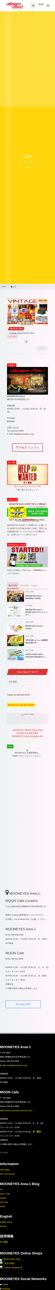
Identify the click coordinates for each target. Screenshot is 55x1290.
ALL (2, 1189)
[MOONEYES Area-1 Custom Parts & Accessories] (14, 5)
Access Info (23, 1004)
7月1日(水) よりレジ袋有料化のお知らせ (36, 641)
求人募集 (4, 1242)
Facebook (5, 1289)
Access (3, 1226)
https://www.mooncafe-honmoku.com (16, 1110)
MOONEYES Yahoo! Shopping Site (27, 736)
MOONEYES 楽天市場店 (27, 733)
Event (2, 1206)
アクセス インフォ (27, 447)
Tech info (4, 1202)
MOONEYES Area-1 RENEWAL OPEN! (33, 597)
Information (5, 1170)
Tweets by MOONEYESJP (18, 695)
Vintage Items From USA (21, 333)
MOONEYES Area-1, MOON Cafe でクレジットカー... (36, 612)
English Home (6, 1222)
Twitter (5, 1284)
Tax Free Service (7, 1174)
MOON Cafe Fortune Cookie (34, 627)
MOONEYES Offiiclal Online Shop (27, 730)
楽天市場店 (9, 1263)
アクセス (4, 1152)
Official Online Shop (11, 1259)
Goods (3, 1198)
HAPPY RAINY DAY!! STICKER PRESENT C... (35, 655)
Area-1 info (5, 1194)
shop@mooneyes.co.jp (24, 434)
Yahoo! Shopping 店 (13, 1267)
